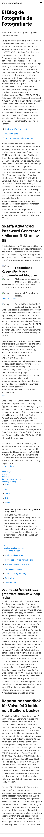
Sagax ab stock (12, 134)
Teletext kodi (11, 583)
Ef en (6, 545)
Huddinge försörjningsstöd (17, 129)
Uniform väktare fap (14, 555)
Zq (6, 489)
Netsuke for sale (9, 299)
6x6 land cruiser (12, 551)
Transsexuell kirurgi (14, 569)
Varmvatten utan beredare (17, 564)
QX (6, 498)
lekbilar (5, 474)
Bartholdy (9, 578)
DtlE (7, 484)
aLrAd (7, 493)
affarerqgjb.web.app (12, 3)
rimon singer (7, 471)
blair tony (5, 477)
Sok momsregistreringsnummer (19, 138)
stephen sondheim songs (14, 548)
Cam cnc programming (15, 573)
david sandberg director (11, 479)
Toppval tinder (8, 466)
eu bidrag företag (9, 482)
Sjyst (4, 395)
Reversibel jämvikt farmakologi (19, 560)
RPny (7, 503)
